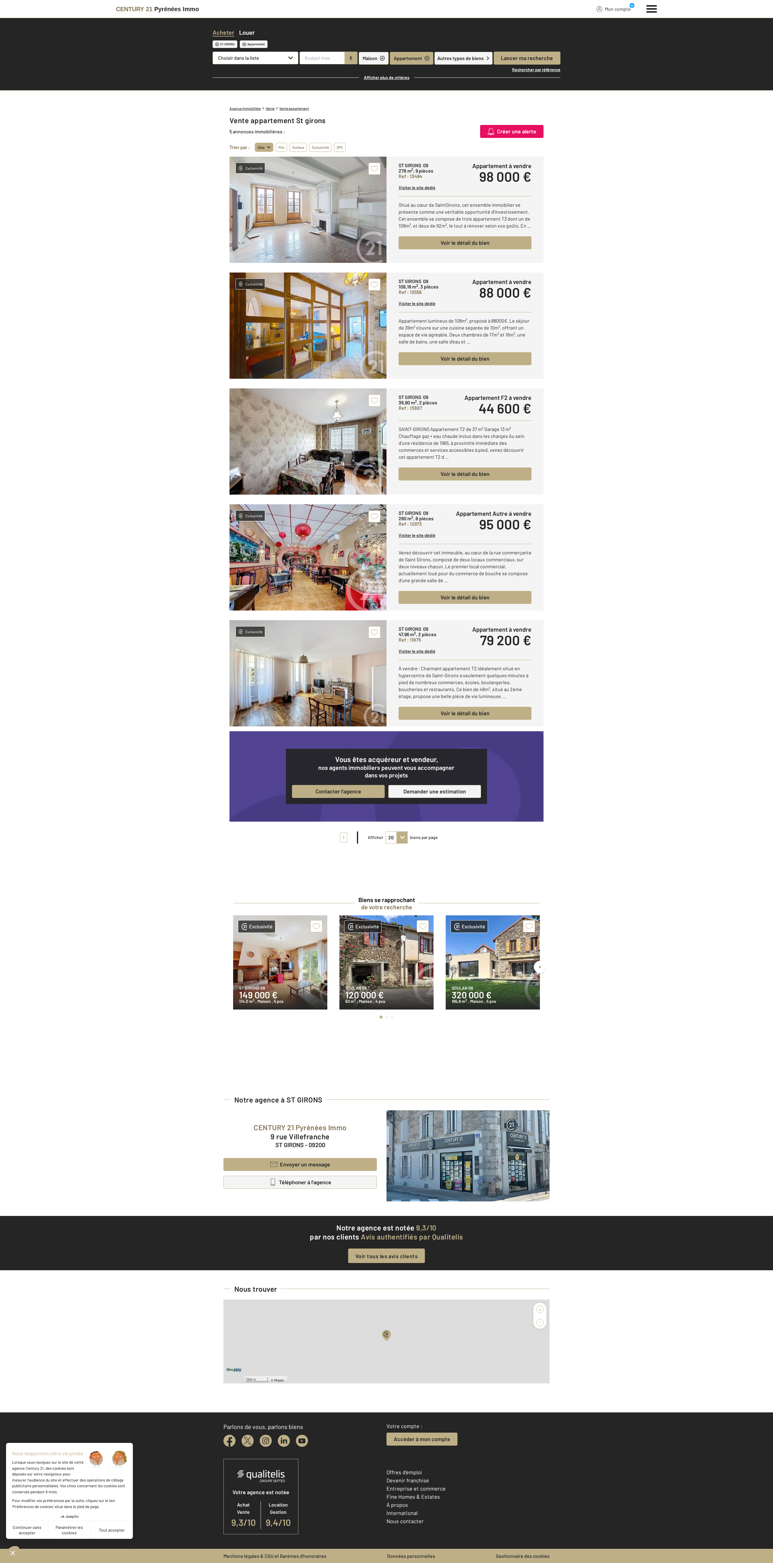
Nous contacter (405, 1521)
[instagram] (266, 1441)
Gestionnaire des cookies (523, 1556)
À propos (397, 1504)
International (402, 1513)
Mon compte (618, 9)
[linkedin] (284, 1441)
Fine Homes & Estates (413, 1496)
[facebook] (229, 1441)
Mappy (279, 1379)
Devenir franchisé (407, 1480)
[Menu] (651, 8)
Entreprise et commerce (416, 1488)
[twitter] (248, 1441)
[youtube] (302, 1441)
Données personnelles (411, 1556)
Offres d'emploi (404, 1472)
